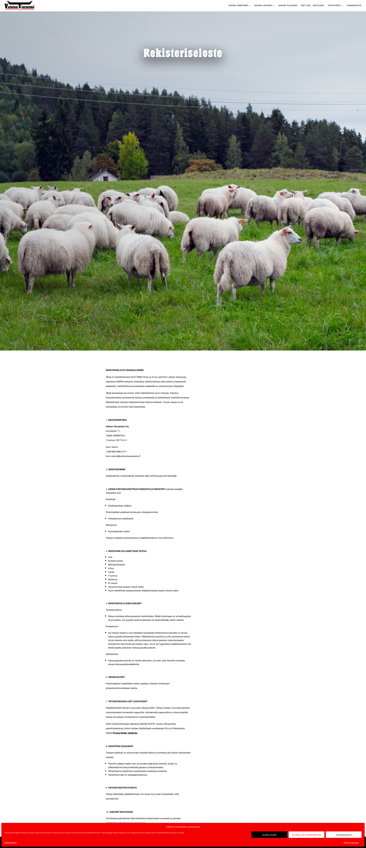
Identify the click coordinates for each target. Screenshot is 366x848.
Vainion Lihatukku (263, 6)
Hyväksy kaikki (269, 834)
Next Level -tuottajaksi (312, 6)
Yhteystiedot (334, 6)
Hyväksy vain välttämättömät (306, 834)
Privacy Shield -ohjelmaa (125, 733)
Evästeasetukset (344, 834)
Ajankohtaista (354, 6)
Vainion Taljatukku (288, 6)
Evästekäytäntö (10, 842)
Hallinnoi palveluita (351, 842)
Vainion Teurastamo (238, 6)
